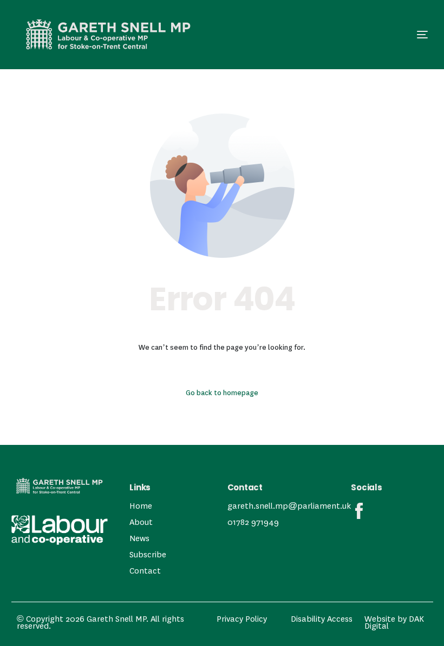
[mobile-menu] (401, 35)
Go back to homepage (222, 393)
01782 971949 (253, 522)
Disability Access (321, 619)
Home (140, 506)
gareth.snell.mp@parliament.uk (289, 506)
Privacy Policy (242, 619)
